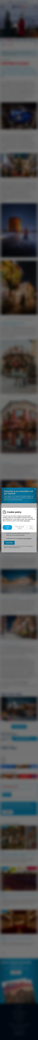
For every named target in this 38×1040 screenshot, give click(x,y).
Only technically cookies (19, 527)
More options (31, 527)
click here (27, 520)
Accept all (7, 527)
